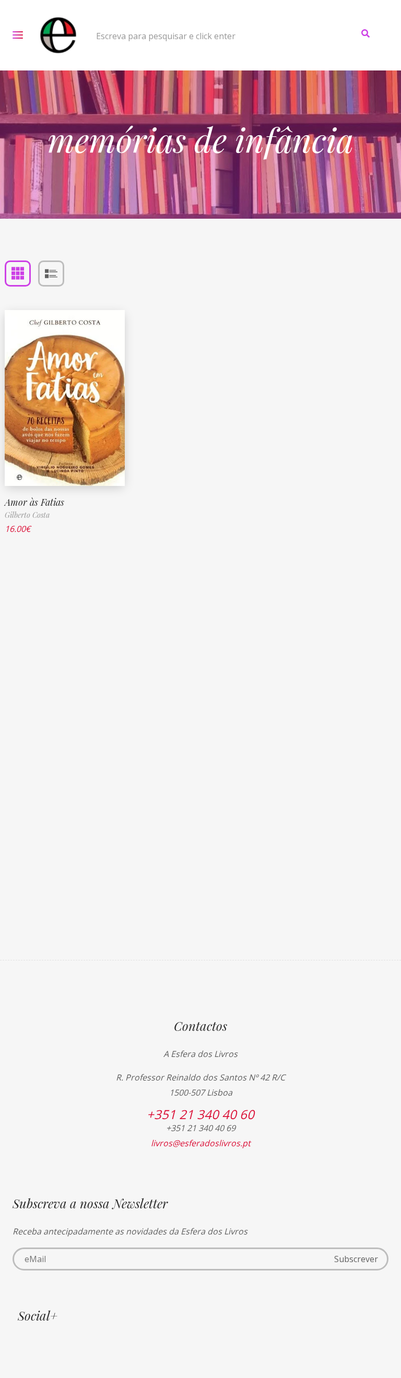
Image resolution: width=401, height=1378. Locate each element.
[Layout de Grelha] (18, 273)
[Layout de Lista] (51, 273)
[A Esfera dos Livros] (58, 35)
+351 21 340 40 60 (200, 1114)
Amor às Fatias (34, 502)
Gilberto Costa (27, 515)
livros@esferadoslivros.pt (201, 1143)
